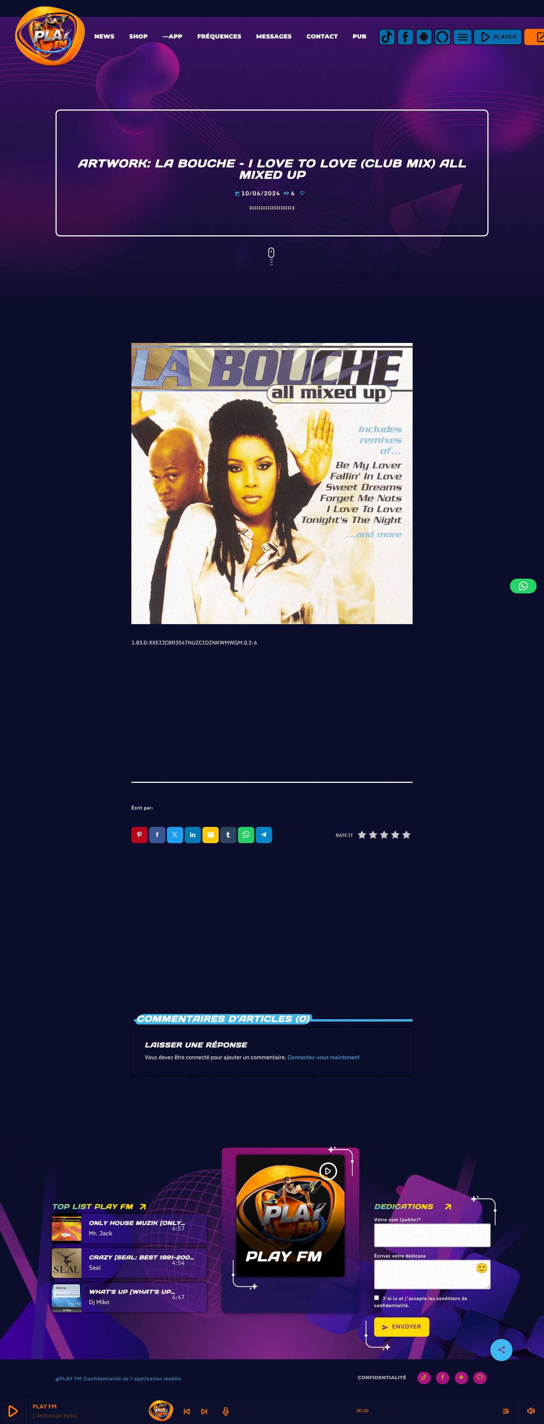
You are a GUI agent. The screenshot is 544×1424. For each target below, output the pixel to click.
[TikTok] (387, 37)
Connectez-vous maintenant (324, 1057)
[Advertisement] (272, 704)
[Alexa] (442, 37)
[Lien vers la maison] (50, 37)
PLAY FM (283, 1256)
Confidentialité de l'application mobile (132, 1378)
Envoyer (402, 1326)
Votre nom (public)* (397, 1220)
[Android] (424, 37)
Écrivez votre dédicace (431, 1264)
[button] (523, 586)
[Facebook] (405, 37)
